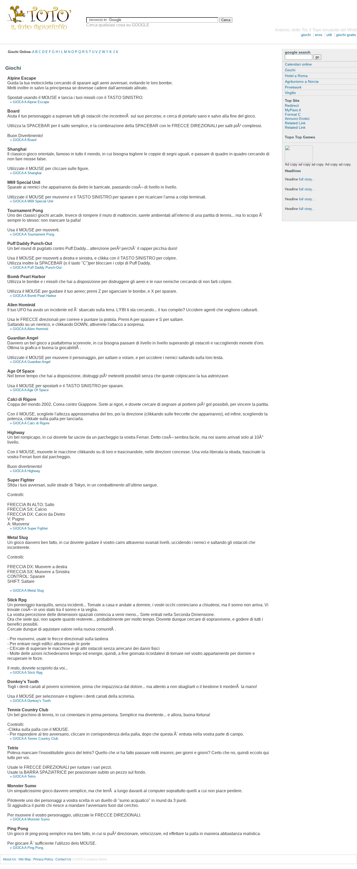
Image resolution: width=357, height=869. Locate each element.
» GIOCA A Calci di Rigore (29, 423)
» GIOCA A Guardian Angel (30, 362)
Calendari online (298, 64)
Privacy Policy (43, 859)
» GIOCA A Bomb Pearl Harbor (33, 296)
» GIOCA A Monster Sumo (30, 819)
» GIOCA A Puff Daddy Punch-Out (36, 267)
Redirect (292, 105)
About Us (9, 859)
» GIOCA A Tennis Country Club (34, 739)
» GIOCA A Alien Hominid (29, 329)
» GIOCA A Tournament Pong (32, 234)
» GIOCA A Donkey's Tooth (30, 701)
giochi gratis (346, 35)
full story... (307, 179)
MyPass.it (293, 110)
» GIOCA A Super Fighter (29, 528)
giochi (306, 35)
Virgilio (290, 93)
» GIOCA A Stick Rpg (26, 672)
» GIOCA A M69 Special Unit (31, 201)
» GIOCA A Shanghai (26, 173)
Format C (293, 114)
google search (297, 52)
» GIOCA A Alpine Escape (29, 102)
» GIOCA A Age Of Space (29, 390)
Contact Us (63, 859)
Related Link (295, 123)
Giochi (290, 70)
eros (318, 35)
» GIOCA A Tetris (23, 776)
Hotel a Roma (296, 76)
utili (329, 35)
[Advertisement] (95, 39)
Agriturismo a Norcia (302, 81)
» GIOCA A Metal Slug (27, 590)
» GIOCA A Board (23, 140)
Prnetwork (293, 87)
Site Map (24, 859)
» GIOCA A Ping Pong (26, 848)
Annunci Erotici (297, 118)
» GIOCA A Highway (25, 471)
